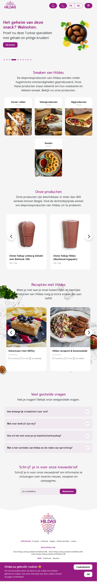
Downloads (47, 558)
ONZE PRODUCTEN (48, 547)
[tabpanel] (48, 35)
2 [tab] (7, 60)
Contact (73, 541)
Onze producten (48, 191)
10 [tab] (31, 60)
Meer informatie (26, 234)
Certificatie (44, 541)
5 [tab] (19, 60)
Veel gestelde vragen (48, 394)
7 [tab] (24, 60)
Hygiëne (52, 541)
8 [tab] (26, 60)
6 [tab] (21, 60)
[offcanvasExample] (88, 5)
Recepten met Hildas (48, 284)
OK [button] (88, 574)
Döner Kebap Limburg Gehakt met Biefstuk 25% (66, 552)
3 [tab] (10, 60)
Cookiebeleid (83, 567)
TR (70, 5)
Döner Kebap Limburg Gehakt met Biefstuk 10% (48, 554)
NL (78, 5)
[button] (85, 233)
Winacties (56, 558)
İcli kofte (10, 45)
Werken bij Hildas (63, 541)
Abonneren (68, 491)
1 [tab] (5, 60)
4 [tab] (12, 60)
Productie (35, 541)
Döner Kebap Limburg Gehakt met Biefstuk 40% (30, 552)
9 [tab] (29, 60)
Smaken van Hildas (48, 72)
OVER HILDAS (26, 541)
